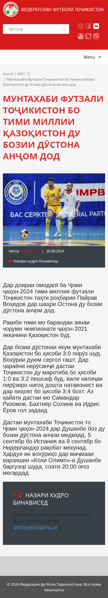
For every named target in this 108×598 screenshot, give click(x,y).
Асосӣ (8, 73)
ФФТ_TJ (23, 73)
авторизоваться (35, 527)
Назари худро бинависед (35, 261)
